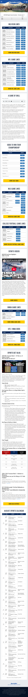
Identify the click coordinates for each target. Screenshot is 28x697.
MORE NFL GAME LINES (14, 89)
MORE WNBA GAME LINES (14, 322)
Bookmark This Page (12, 694)
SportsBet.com (15, 688)
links (16, 689)
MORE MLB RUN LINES (14, 53)
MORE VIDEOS (14, 300)
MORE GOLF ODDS (14, 181)
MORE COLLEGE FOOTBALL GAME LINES (14, 244)
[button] (2, 6)
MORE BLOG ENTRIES (14, 504)
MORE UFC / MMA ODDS (14, 345)
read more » (8, 483)
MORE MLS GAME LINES (14, 217)
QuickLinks (25, 2)
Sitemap (17, 694)
